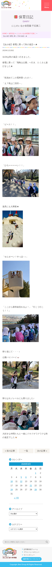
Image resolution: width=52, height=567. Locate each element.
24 (12, 489)
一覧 (26, 451)
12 (21, 481)
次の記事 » (42, 451)
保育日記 (12, 33)
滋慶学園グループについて (31, 559)
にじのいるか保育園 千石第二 (26, 33)
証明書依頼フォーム (31, 549)
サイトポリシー (29, 555)
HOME (4, 33)
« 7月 (16, 498)
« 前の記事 (10, 451)
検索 (47, 542)
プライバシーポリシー (31, 552)
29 (35, 489)
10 (12, 481)
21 (31, 485)
